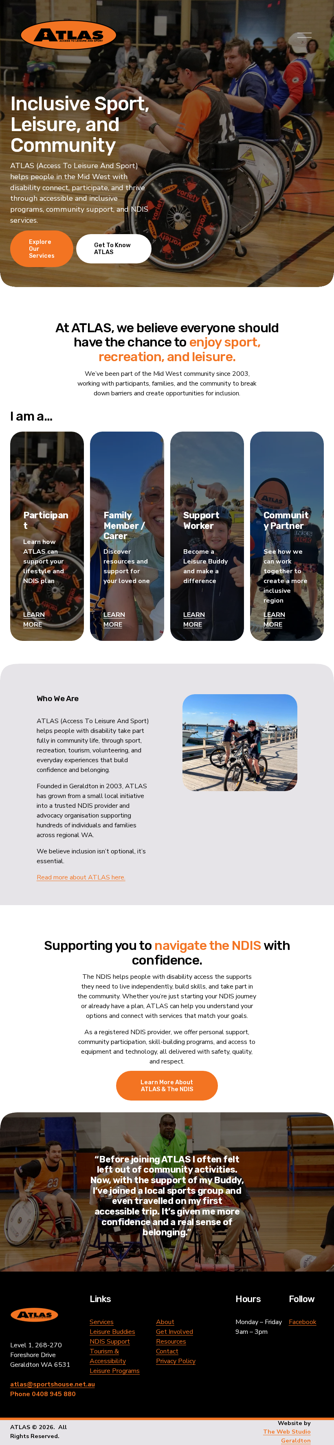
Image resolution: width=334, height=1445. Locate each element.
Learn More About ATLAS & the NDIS (167, 1086)
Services (102, 1322)
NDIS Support (110, 1341)
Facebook (302, 1322)
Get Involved (174, 1331)
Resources (171, 1341)
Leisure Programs (115, 1370)
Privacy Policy (176, 1361)
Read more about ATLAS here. (81, 877)
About (165, 1322)
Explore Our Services (42, 249)
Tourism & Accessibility (108, 1356)
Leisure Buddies (112, 1331)
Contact (167, 1351)
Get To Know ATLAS (112, 249)
